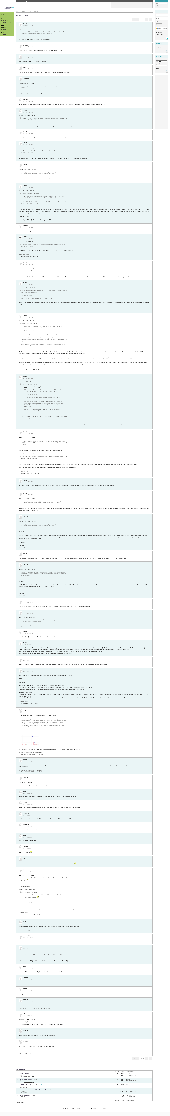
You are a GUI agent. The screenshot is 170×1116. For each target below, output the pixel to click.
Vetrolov (25, 99)
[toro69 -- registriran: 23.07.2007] (20, 602)
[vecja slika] (30, 740)
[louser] (20, 237)
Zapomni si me (160, 21)
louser (25, 237)
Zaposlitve (4, 27)
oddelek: (74, 1108)
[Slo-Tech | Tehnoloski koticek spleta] (9, 7)
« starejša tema (66, 1108)
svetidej (25, 1041)
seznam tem (158, 47)
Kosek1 (25, 870)
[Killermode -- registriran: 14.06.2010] (20, 613)
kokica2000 (26, 936)
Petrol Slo (26, 516)
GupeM (25, 132)
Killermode (26, 612)
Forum (3, 18)
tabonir (25, 226)
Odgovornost (21, 1114)
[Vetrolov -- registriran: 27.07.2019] (20, 100)
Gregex (20, 29)
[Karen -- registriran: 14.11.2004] (20, 643)
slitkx (21, 1075)
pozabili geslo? (159, 34)
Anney (25, 710)
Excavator (128, 1079)
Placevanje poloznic (25, 1095)
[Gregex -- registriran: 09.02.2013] (20, 46)
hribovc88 (26, 813)
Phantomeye (22, 1091)
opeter (127, 1090)
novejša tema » (102, 1108)
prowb (21, 1080)
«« (134, 19)
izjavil (34, 29)
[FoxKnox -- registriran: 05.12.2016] (20, 57)
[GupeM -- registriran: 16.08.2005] (20, 132)
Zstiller (21, 1086)
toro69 (25, 601)
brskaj (4, 29)
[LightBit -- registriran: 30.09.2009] (20, 847)
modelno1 (26, 777)
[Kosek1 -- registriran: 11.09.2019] (20, 870)
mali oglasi (5, 20)
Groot (25, 143)
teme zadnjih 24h (7, 22)
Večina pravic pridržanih (11, 1114)
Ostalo (3, 32)
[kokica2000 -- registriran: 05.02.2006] (20, 937)
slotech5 (25, 659)
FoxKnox (26, 56)
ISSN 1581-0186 (42, 1114)
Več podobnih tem (20, 1102)
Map (24, 791)
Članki (2, 25)
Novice (3, 14)
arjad (24, 67)
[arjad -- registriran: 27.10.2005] (20, 68)
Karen (25, 642)
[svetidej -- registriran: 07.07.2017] (20, 1042)
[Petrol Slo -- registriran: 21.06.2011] (20, 517)
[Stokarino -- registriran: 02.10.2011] (20, 825)
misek (25, 989)
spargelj (25, 977)
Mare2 (25, 164)
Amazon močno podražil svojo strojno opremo (34, 1)
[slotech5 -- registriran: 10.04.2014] (20, 660)
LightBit (25, 846)
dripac (25, 24)
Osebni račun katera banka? (28, 1084)
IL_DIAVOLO (22, 1096)
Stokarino (26, 824)
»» (150, 19)
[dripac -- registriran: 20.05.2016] (20, 24)
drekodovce (128, 1095)
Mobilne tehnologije (29, 1076)
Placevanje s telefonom (26, 1079)
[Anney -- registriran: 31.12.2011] (20, 711)
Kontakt (35, 1114)
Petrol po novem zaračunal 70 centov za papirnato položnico (37, 1090)
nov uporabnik (159, 32)
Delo (21, 731)
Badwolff (128, 1074)
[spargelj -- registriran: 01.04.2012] (20, 978)
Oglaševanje (29, 1114)
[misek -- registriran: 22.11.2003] (20, 989)
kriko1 (127, 1084)
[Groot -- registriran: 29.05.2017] (20, 143)
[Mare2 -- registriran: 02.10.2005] (20, 165)
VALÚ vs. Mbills (24, 1074)
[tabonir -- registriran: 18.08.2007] (20, 226)
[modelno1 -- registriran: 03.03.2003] (20, 778)
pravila (4, 34)
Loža (25, 1087)
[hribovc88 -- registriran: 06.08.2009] (20, 814)
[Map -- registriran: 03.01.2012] (20, 792)
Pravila (2, 1114)
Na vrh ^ (167, 1114)
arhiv (4, 16)
